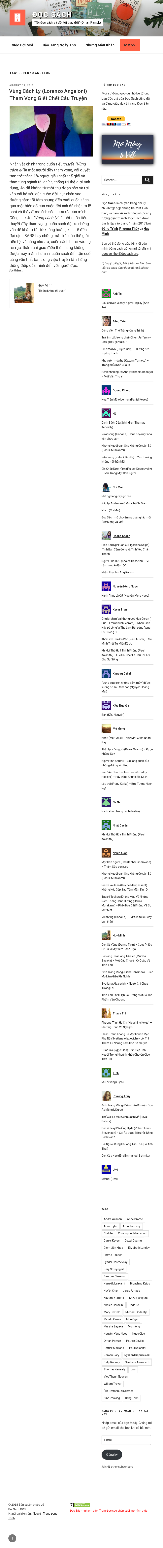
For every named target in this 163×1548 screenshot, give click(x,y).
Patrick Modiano (114, 1348)
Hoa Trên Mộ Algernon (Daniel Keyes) (125, 399)
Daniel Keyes (112, 1240)
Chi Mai (108, 1233)
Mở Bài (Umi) (110, 1178)
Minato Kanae (112, 1319)
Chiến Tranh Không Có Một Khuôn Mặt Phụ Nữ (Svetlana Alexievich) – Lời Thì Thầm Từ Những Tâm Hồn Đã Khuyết (125, 1039)
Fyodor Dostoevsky (115, 1262)
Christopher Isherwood (132, 1233)
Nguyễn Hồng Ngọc (115, 1333)
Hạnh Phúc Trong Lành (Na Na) (121, 811)
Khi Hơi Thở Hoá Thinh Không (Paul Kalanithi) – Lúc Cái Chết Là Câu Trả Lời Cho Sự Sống (126, 655)
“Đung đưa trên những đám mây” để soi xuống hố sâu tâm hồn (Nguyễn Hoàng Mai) (126, 687)
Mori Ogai (132, 1319)
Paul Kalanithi (137, 1348)
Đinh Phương (112, 1398)
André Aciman (113, 1219)
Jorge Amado (131, 1290)
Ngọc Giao (138, 1333)
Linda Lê (134, 1305)
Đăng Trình (110, 228)
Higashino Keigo (140, 1283)
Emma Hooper (113, 1254)
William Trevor (112, 1383)
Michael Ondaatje (136, 1312)
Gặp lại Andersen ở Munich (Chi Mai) (124, 503)
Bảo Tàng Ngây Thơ (59, 45)
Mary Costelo (112, 1312)
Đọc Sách (52, 15)
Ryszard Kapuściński (137, 1355)
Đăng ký (112, 1455)
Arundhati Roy (132, 1226)
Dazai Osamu (133, 1240)
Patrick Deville (135, 1340)
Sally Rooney (112, 1362)
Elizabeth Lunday (139, 1247)
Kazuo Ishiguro (138, 1297)
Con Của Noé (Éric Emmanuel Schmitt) (126, 1155)
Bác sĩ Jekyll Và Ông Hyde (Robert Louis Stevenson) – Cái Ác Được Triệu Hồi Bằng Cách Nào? (127, 1133)
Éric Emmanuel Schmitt (118, 1390)
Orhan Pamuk (112, 1340)
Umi (133, 1369)
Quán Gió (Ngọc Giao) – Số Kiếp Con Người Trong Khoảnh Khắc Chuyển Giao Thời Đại (126, 1054)
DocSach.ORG (17, 1509)
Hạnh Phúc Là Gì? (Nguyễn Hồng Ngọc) (125, 595)
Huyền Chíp (111, 1290)
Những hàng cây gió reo (116, 496)
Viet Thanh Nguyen (116, 1376)
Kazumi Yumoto (114, 1297)
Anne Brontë (135, 1219)
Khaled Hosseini (113, 1305)
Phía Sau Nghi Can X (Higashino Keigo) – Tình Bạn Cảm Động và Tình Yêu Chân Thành (127, 549)
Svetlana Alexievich (137, 1362)
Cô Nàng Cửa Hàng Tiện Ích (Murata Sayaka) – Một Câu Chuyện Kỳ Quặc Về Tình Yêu (126, 961)
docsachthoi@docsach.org (120, 254)
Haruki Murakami (114, 1283)
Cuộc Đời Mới (22, 45)
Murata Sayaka (113, 1326)
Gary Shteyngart (114, 1269)
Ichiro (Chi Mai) (111, 510)
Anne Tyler (110, 1226)
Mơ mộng (134, 1326)
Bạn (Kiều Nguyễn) (113, 714)
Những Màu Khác (99, 45)
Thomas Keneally (114, 1369)
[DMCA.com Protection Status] (80, 1506)
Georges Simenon (115, 1276)
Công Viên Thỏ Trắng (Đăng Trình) (123, 330)
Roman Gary (111, 1355)
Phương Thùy (129, 228)
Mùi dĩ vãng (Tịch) (113, 1082)
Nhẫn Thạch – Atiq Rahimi (118, 572)
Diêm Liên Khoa (113, 1247)
